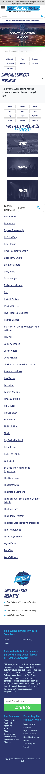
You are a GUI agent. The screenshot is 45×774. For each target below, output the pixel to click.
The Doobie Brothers (14, 491)
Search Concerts (9, 207)
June (35, 111)
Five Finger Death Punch (16, 312)
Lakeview (9, 385)
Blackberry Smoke (13, 257)
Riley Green (10, 446)
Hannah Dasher (11, 319)
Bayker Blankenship (14, 230)
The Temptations (12, 529)
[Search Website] (42, 16)
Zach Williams (11, 557)
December (35, 120)
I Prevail (8, 336)
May (22, 111)
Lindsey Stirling (12, 398)
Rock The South (12, 453)
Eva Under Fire (11, 305)
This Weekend (10, 63)
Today (22, 59)
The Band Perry (11, 477)
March (35, 106)
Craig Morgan (10, 278)
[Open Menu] (3, 7)
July (10, 116)
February (22, 106)
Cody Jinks (9, 271)
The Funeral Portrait (14, 515)
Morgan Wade (11, 412)
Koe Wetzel (9, 378)
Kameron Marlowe (13, 371)
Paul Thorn (9, 419)
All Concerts (9, 59)
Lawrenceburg (27, 639)
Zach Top (8, 550)
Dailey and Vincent (13, 285)
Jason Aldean (11, 350)
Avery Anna (9, 223)
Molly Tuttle (10, 405)
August (22, 116)
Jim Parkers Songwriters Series (20, 364)
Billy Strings (10, 243)
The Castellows (11, 484)
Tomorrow (35, 59)
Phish (7, 433)
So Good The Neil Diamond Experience (17, 469)
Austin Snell (10, 216)
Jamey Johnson (12, 343)
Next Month (10, 68)
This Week (23, 63)
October (10, 120)
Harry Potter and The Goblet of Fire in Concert (21, 328)
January (10, 106)
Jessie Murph (11, 357)
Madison (6, 643)
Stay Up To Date (22, 707)
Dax (6, 292)
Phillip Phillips (11, 426)
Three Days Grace (13, 536)
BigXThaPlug (10, 237)
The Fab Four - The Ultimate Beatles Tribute (22, 500)
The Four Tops (11, 508)
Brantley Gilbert (12, 264)
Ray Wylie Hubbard (13, 440)
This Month (35, 63)
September (35, 116)
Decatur (6, 639)
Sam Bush (9, 460)
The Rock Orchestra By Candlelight (21, 522)
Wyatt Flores (10, 543)
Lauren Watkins (12, 391)
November (22, 120)
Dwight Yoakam (11, 298)
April (10, 111)
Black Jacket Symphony (16, 250)
